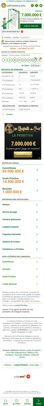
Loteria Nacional (9, 284)
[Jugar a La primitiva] (38, 401)
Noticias (6, 204)
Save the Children (22, 355)
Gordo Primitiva (10, 178)
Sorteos (16, 37)
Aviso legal (34, 365)
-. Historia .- (7, 365)
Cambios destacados (11, 219)
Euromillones (9, 168)
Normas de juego (9, 212)
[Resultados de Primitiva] (5, 401)
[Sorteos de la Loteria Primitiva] (27, 401)
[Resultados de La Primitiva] (3, 5)
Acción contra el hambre (29, 350)
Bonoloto (7, 188)
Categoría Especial (10, 227)
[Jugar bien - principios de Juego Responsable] (22, 374)
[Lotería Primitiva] (7, 37)
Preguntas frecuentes (11, 234)
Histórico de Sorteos (11, 242)
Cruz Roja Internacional (16, 352)
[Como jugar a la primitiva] (16, 401)
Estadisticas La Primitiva (13, 249)
